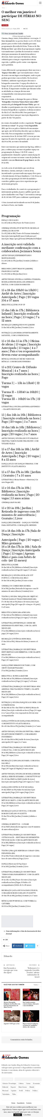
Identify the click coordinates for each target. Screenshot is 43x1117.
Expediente (20, 1103)
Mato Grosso (23, 1087)
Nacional (5, 1090)
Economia (36, 1083)
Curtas (28, 1083)
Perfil (21, 1090)
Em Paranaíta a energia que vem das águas (10, 970)
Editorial (5, 1087)
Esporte (13, 1087)
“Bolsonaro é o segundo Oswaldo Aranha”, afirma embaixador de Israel (32, 972)
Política (35, 1090)
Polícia (27, 1090)
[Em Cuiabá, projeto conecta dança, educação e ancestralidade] (31, 995)
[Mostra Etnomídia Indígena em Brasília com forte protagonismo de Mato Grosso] (12, 995)
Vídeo (14, 1094)
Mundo (32, 1087)
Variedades (5, 1094)
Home (13, 1103)
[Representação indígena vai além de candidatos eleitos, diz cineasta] (31, 1016)
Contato (29, 1103)
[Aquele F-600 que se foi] (12, 1016)
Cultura (5, 25)
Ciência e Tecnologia (9, 1083)
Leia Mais (27, 1115)
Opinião (13, 1090)
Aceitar (17, 1115)
